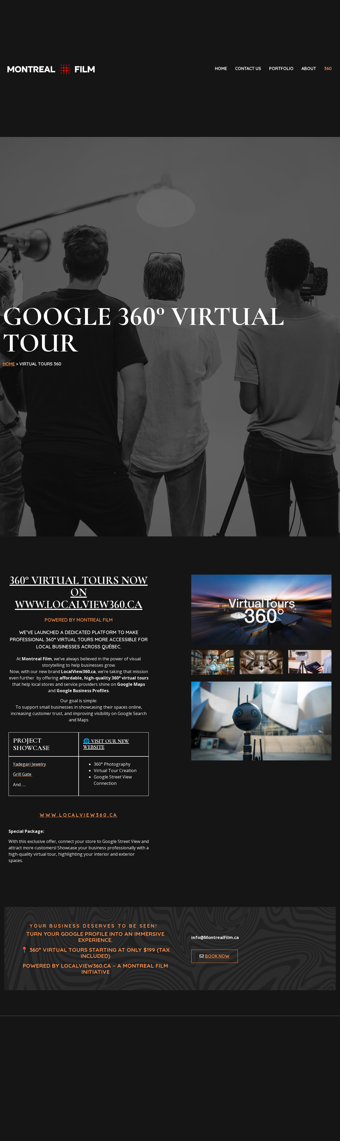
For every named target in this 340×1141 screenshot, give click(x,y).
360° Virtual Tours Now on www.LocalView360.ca (79, 593)
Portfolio (281, 68)
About (308, 68)
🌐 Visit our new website (106, 744)
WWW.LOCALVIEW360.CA (79, 815)
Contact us (248, 68)
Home (221, 68)
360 (328, 68)
